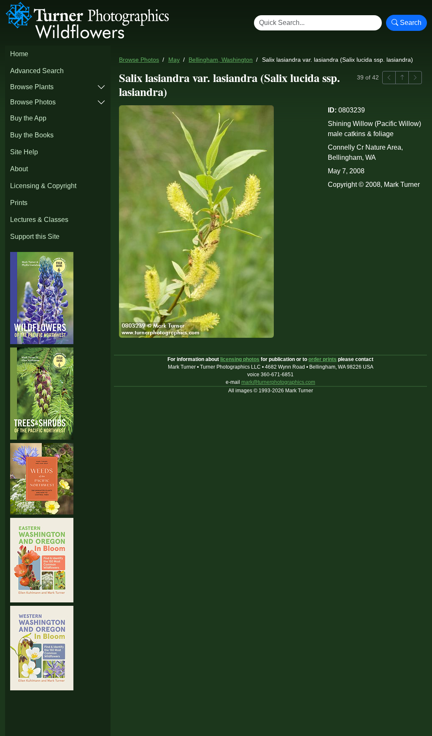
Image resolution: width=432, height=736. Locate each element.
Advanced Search (37, 70)
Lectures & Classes (39, 219)
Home (19, 53)
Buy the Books (32, 135)
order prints (322, 359)
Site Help (24, 152)
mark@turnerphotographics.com (278, 382)
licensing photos (239, 359)
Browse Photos (33, 102)
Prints (18, 202)
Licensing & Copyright (43, 185)
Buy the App (28, 118)
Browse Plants (32, 86)
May (174, 60)
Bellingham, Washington (221, 60)
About (19, 168)
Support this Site (34, 236)
